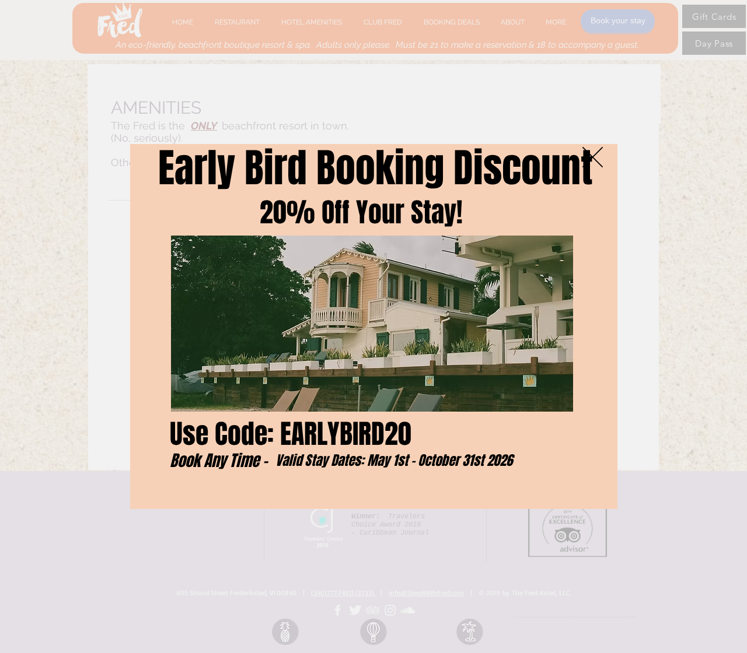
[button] (592, 157)
